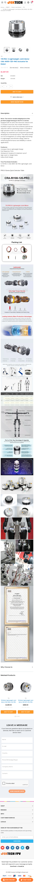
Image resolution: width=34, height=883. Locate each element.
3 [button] (18, 716)
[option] (17, 29)
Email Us (21, 866)
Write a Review (25, 68)
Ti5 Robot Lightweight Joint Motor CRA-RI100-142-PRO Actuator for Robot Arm (8, 701)
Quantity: (4, 83)
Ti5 (1, 56)
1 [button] (15, 716)
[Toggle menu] (2, 2)
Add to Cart (8, 712)
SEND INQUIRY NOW (17, 791)
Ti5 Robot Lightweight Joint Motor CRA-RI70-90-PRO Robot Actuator (25, 701)
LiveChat (13, 866)
